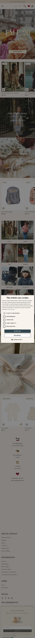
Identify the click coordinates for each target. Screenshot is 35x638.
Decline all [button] (17, 335)
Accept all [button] (17, 331)
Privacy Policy (11, 309)
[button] (17, 340)
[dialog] (17, 319)
